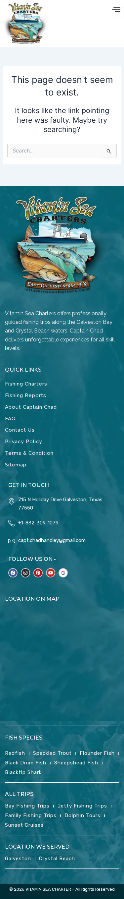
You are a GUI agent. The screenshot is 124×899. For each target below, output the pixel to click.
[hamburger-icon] (115, 9)
